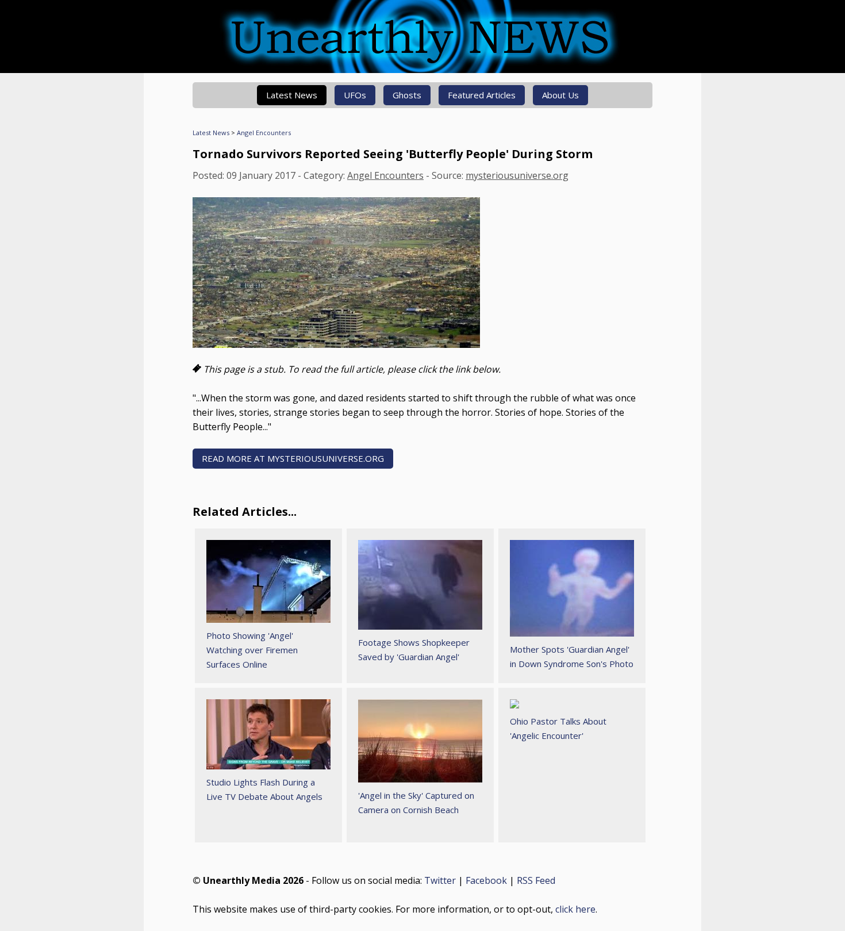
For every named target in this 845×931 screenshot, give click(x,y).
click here (575, 909)
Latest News (291, 95)
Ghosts (407, 95)
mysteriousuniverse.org (517, 175)
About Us (560, 95)
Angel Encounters (264, 132)
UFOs (355, 95)
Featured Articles (482, 95)
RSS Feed (536, 880)
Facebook (486, 880)
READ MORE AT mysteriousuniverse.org (293, 458)
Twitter (440, 880)
